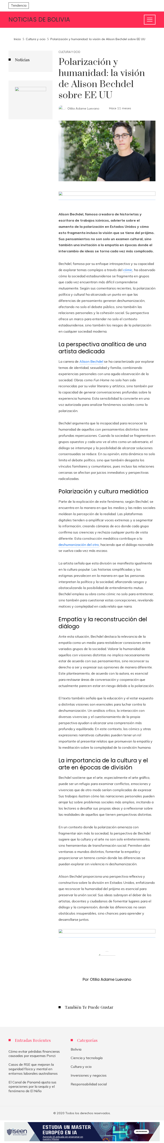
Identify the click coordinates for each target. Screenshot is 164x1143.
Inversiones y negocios (89, 1075)
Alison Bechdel (91, 361)
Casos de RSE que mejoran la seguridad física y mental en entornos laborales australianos (33, 1069)
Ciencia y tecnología (86, 1058)
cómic (127, 270)
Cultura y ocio (69, 52)
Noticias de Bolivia (39, 19)
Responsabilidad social (89, 1084)
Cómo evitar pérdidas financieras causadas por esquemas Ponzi (34, 1053)
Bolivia (76, 1049)
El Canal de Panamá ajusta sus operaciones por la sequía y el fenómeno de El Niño (32, 1086)
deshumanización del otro (79, 544)
